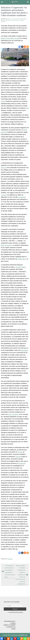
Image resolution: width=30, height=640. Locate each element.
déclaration (24, 350)
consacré (4, 195)
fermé (3, 101)
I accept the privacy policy (15, 612)
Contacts (12, 623)
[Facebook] (19, 47)
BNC (25, 18)
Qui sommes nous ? (9, 621)
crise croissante (13, 414)
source (3, 21)
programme (22, 463)
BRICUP (3, 20)
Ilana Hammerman (7, 245)
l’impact (20, 452)
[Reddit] (25, 47)
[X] (22, 47)
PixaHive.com (23, 635)
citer (27, 108)
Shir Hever (19, 18)
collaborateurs (22, 259)
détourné (4, 167)
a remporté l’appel (20, 267)
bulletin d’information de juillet (10, 38)
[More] (27, 47)
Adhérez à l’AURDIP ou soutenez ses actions (9, 626)
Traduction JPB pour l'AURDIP (15, 20)
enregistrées (22, 197)
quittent (18, 456)
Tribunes (10, 558)
